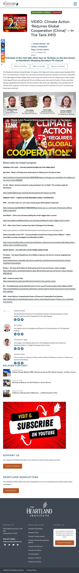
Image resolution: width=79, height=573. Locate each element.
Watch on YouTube (20, 66)
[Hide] (2, 64)
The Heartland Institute (11, 4)
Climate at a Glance (34, 550)
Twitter (22, 319)
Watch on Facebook (58, 66)
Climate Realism (33, 554)
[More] (3, 61)
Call (15, 319)
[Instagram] (3, 53)
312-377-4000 (9, 539)
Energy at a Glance (34, 558)
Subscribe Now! (11, 490)
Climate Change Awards (36, 536)
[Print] (3, 57)
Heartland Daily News (35, 529)
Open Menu (75, 4)
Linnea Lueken (43, 50)
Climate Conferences (35, 546)
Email (18, 319)
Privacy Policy (31, 570)
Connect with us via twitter (9, 545)
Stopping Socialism (34, 562)
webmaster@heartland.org (12, 541)
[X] (3, 45)
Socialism (57, 12)
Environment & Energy (41, 12)
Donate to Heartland (12, 466)
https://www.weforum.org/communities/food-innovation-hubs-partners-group (29, 281)
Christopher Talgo (20, 340)
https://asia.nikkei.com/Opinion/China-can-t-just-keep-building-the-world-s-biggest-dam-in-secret (36, 220)
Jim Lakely (18, 325)
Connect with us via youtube (13, 545)
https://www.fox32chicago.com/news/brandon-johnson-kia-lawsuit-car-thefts (29, 193)
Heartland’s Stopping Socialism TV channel (40, 60)
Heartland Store (33, 532)
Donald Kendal (39, 44)
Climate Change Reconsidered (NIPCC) (38, 541)
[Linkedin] (3, 49)
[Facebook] (3, 41)
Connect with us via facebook (5, 545)
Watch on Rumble (39, 66)
